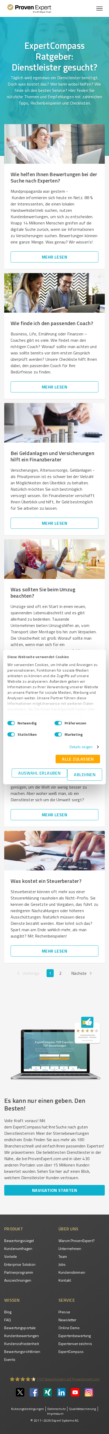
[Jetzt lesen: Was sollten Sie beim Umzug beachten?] (54, 559)
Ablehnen (85, 774)
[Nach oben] (99, 1402)
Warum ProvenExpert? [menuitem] (76, 1240)
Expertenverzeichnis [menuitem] (75, 1343)
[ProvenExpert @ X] (20, 1395)
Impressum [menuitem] (55, 1413)
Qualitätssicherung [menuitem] (82, 1408)
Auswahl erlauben (39, 773)
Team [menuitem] (62, 1256)
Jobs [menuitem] (62, 1264)
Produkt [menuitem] (13, 1229)
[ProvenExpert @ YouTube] (75, 1395)
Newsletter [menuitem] (67, 1320)
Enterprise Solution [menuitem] (19, 1264)
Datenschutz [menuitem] (56, 1408)
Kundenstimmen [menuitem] (71, 1272)
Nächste (79, 973)
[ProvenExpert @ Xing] (47, 1395)
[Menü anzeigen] (99, 8)
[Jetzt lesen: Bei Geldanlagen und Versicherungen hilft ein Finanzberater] (54, 423)
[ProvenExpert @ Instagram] (89, 1395)
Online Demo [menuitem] (69, 1327)
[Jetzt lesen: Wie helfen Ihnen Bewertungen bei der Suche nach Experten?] (54, 144)
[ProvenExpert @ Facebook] (34, 1395)
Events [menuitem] (9, 1359)
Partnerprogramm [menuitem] (18, 1272)
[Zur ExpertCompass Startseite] (29, 8)
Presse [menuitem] (64, 1312)
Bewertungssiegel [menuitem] (19, 1240)
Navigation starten (54, 1190)
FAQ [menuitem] (7, 1320)
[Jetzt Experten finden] (54, 1084)
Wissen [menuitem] (12, 1300)
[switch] (58, 723)
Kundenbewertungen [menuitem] (21, 1335)
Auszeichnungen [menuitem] (17, 1280)
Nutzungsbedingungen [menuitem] (27, 1408)
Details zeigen (81, 746)
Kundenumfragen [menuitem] (18, 1248)
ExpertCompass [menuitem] (71, 1351)
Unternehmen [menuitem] (69, 1248)
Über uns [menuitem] (68, 1229)
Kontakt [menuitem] (64, 1280)
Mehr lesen (54, 257)
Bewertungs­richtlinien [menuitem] (22, 1351)
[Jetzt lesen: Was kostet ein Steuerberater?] (54, 850)
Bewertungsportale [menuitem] (20, 1327)
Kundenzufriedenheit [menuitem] (21, 1343)
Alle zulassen (78, 759)
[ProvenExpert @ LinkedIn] (61, 1395)
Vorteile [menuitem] (10, 1256)
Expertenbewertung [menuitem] (74, 1335)
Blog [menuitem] (8, 1312)
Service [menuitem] (66, 1300)
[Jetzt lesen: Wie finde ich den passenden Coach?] (54, 293)
